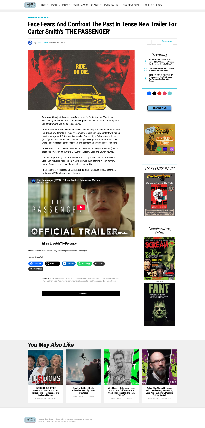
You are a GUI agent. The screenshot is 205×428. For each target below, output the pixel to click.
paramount (72, 281)
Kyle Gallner (48, 281)
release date (82, 281)
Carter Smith (70, 278)
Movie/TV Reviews (59, 4)
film (97, 278)
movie (64, 281)
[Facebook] (149, 93)
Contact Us (69, 419)
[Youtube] (159, 93)
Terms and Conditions (46, 419)
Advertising (78, 419)
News (44, 4)
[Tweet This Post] (154, 42)
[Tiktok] (169, 93)
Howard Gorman (40, 398)
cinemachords (81, 278)
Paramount (47, 117)
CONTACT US (159, 108)
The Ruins (106, 281)
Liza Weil (57, 281)
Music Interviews (131, 4)
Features (147, 4)
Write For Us (87, 419)
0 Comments (167, 41)
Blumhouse (59, 278)
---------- (159, 281)
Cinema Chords (42, 43)
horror (102, 278)
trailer (113, 281)
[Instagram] (164, 93)
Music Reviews (111, 4)
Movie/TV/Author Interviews (86, 4)
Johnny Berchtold (113, 278)
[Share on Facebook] (149, 42)
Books (159, 4)
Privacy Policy (59, 419)
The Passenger (77, 120)
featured (91, 278)
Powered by (31, 257)
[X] (154, 93)
